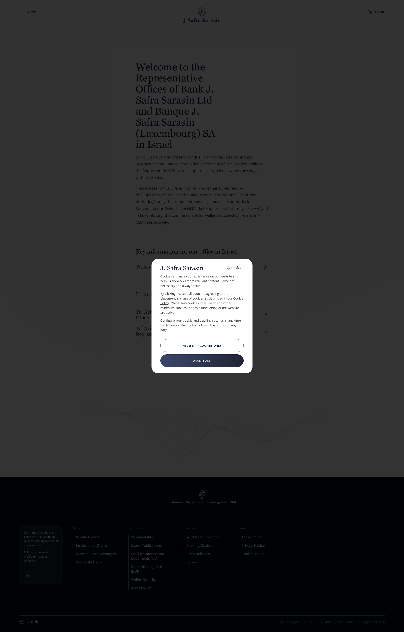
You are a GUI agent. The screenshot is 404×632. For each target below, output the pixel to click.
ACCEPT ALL (202, 361)
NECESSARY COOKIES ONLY (202, 345)
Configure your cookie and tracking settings (192, 320)
